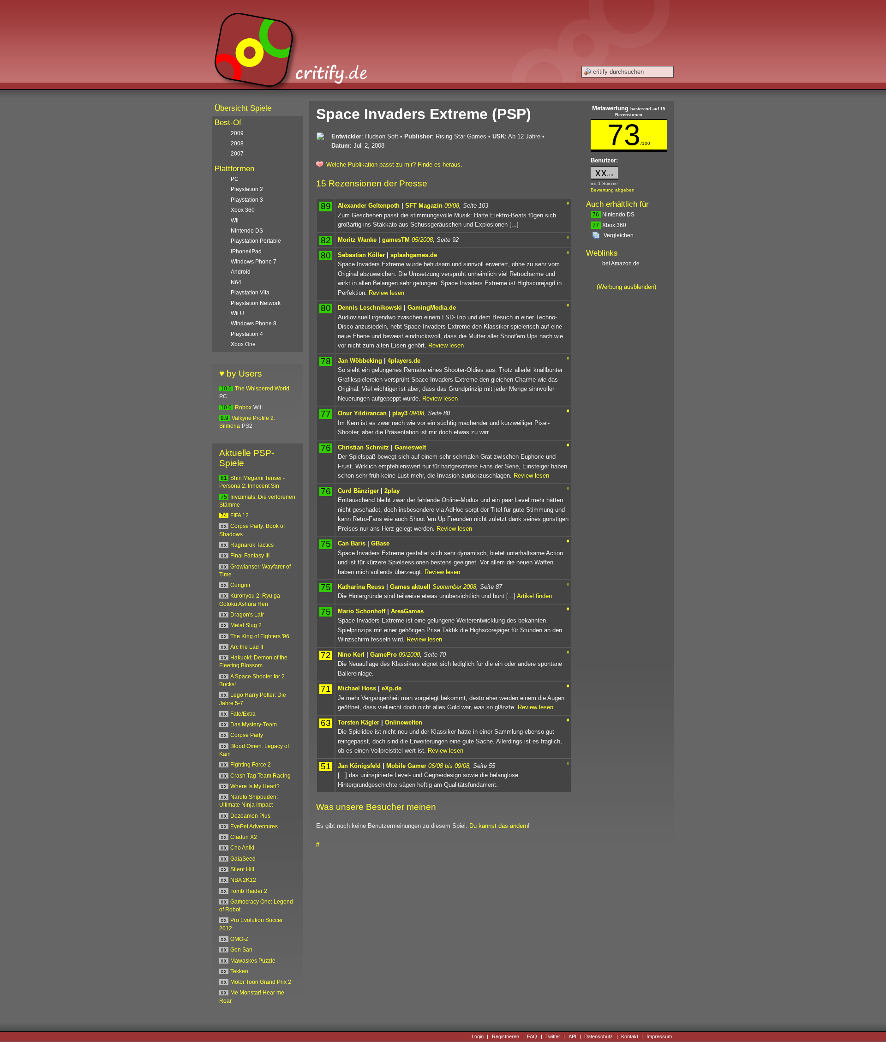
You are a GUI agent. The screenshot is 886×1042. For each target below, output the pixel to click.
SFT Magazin (424, 205)
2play (392, 490)
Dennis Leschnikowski (370, 307)
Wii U (237, 313)
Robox (243, 407)
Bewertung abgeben (613, 189)
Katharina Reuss (361, 586)
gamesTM (396, 239)
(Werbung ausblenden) (626, 286)
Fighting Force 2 (250, 764)
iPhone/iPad (246, 251)
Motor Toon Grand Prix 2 (260, 982)
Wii (235, 220)
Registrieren (505, 1036)
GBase (380, 543)
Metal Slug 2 (246, 625)
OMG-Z (239, 939)
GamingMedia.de (431, 307)
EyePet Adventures (254, 826)
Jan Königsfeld (359, 765)
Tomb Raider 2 (248, 891)
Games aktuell (410, 586)
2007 (237, 153)
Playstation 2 (247, 189)
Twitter (552, 1036)
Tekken (239, 971)
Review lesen (386, 292)
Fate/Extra (243, 714)
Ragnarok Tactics (252, 545)
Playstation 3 (247, 200)
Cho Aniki (242, 847)
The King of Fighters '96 (259, 636)
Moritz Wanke (357, 239)
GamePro (383, 654)
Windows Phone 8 (253, 323)
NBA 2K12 (243, 880)
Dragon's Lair (247, 614)
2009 (237, 133)
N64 (236, 282)
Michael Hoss (357, 688)
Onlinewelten (403, 722)
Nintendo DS (614, 214)
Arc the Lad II (246, 647)
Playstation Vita (250, 292)
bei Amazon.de (621, 263)
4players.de (404, 360)
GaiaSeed (243, 859)
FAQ (532, 1036)
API (572, 1036)
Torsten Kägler (358, 722)
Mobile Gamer (406, 765)
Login (478, 1036)
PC (235, 179)
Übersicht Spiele (243, 108)
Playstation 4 (247, 334)
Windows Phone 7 (253, 261)
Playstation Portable (256, 241)
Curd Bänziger (358, 490)
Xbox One (243, 344)
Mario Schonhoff (361, 611)
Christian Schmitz (363, 447)
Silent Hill (242, 869)
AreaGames (407, 611)
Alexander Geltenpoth (369, 205)
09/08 (451, 205)
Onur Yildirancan (362, 413)
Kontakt (629, 1036)
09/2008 (409, 654)
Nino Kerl (351, 654)
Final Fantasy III (249, 555)
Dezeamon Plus (250, 816)
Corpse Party (246, 735)
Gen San (241, 949)
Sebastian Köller (361, 255)
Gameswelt (410, 447)
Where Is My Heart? (255, 786)
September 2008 (454, 586)
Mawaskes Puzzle (252, 961)
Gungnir (240, 585)
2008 (237, 143)
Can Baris (351, 543)
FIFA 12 (239, 515)
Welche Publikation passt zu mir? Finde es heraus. (394, 164)
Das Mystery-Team (253, 724)
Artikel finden (534, 596)
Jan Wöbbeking (360, 360)
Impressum (659, 1036)
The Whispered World (262, 388)
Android (241, 272)
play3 (399, 413)
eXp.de (391, 688)
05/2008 (422, 239)
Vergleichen (619, 235)
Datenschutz (598, 1036)
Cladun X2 (243, 837)
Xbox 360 (609, 225)
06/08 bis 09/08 (448, 765)
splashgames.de (413, 255)
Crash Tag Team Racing (260, 776)
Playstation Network (256, 303)
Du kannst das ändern (498, 825)
